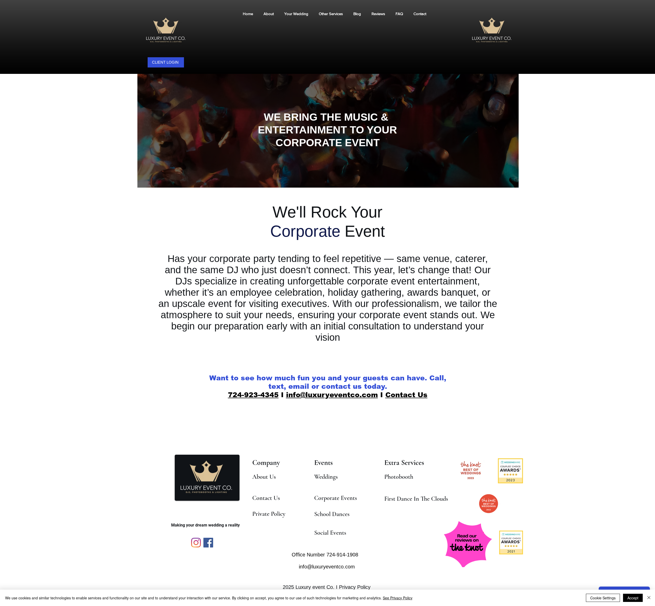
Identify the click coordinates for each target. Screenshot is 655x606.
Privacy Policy (354, 587)
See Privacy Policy (397, 597)
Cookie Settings (603, 597)
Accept (632, 597)
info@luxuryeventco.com (332, 395)
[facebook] (208, 542)
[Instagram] (196, 542)
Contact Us (406, 395)
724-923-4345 (253, 395)
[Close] (649, 598)
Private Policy (268, 514)
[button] (330, 13)
